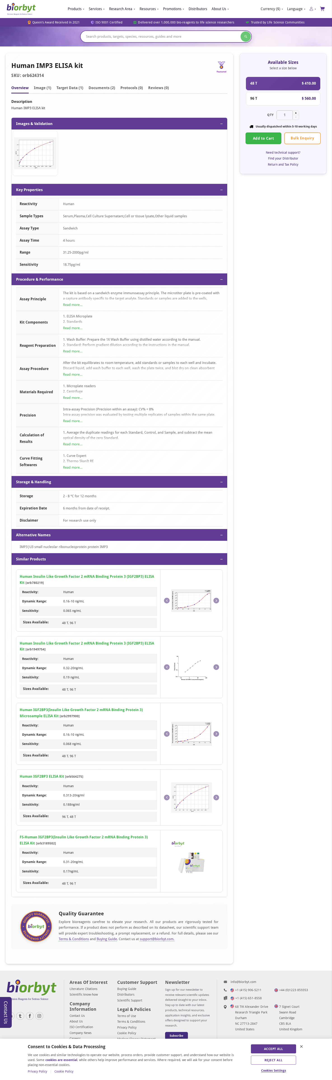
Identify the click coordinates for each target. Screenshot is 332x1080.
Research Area (120, 9)
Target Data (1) (69, 88)
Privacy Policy (127, 1027)
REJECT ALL (273, 1060)
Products (75, 9)
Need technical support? (283, 152)
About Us (219, 9)
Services (95, 9)
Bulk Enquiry (302, 138)
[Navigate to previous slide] (167, 601)
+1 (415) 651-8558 (248, 998)
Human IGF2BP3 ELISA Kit (42, 776)
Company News (80, 1033)
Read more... (72, 305)
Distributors (198, 9)
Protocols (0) (131, 88)
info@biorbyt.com (243, 982)
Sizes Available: (36, 622)
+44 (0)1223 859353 (293, 990)
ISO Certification (81, 1027)
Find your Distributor (283, 158)
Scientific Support (129, 1000)
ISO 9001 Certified (109, 22)
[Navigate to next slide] (216, 601)
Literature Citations (83, 989)
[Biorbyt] (21, 9)
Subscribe (176, 1035)
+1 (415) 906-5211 (248, 990)
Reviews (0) (158, 88)
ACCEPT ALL (273, 1049)
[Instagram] (39, 1016)
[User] (312, 9)
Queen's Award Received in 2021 (56, 22)
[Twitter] (20, 1016)
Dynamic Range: (34, 601)
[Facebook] (30, 1016)
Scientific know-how (84, 994)
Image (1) (42, 88)
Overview (20, 88)
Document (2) (102, 88)
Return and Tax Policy (283, 164)
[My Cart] (322, 9)
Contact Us (77, 1016)
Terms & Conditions (74, 939)
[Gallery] (119, 154)
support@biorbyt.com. (157, 939)
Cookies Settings (273, 1070)
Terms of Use (126, 1016)
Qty (270, 115)
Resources (148, 9)
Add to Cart (263, 138)
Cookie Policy (126, 1033)
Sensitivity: (30, 611)
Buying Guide (107, 939)
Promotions (172, 9)
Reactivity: (30, 592)
